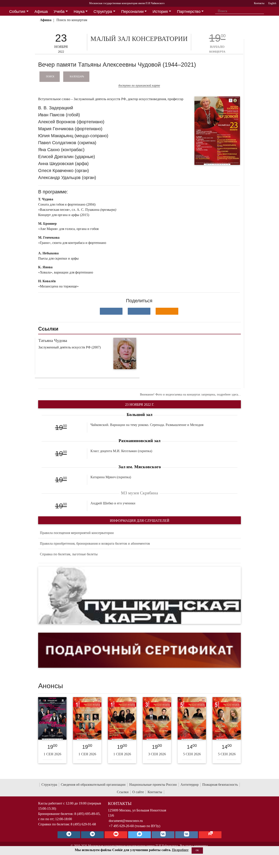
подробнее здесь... (229, 394)
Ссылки (123, 792)
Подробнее (180, 850)
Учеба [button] (59, 11)
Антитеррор (189, 784)
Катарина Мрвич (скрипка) (110, 477)
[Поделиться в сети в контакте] (111, 311)
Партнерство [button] (189, 11)
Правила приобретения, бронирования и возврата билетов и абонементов (95, 543)
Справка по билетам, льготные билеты (69, 554)
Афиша (45, 20)
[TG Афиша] (92, 834)
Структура (49, 784)
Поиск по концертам (71, 20)
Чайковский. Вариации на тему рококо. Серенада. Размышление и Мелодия (146, 425)
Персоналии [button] (132, 11)
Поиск (50, 76)
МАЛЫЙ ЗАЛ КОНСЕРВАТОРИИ (139, 38)
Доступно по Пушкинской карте (139, 85)
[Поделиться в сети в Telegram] (139, 311)
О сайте (138, 792)
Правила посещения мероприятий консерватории (77, 533)
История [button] (160, 11)
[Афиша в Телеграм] (210, 834)
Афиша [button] (41, 11)
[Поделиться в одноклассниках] (167, 311)
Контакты (155, 792)
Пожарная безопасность (220, 784)
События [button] (17, 11)
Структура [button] (103, 11)
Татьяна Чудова (52, 340)
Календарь (77, 76)
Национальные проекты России (153, 784)
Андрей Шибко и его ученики (112, 503)
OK (197, 850)
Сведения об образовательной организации (93, 784)
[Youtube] (116, 834)
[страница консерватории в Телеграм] (69, 834)
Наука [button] (79, 11)
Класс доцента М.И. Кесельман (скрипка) (121, 451)
